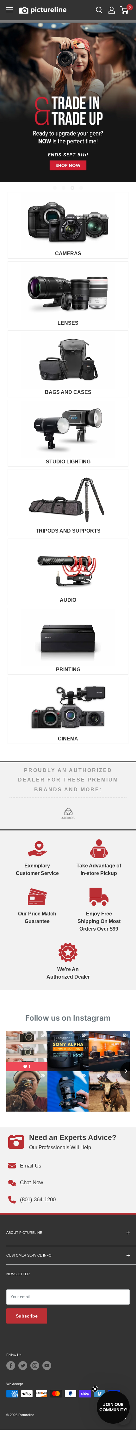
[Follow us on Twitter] (22, 1365)
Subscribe (27, 1315)
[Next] (121, 813)
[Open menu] (9, 9)
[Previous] (14, 813)
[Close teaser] (95, 1389)
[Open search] (99, 10)
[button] (113, 1407)
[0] (124, 10)
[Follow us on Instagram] (34, 1365)
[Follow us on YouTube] (46, 1365)
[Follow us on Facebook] (10, 1365)
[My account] (111, 10)
